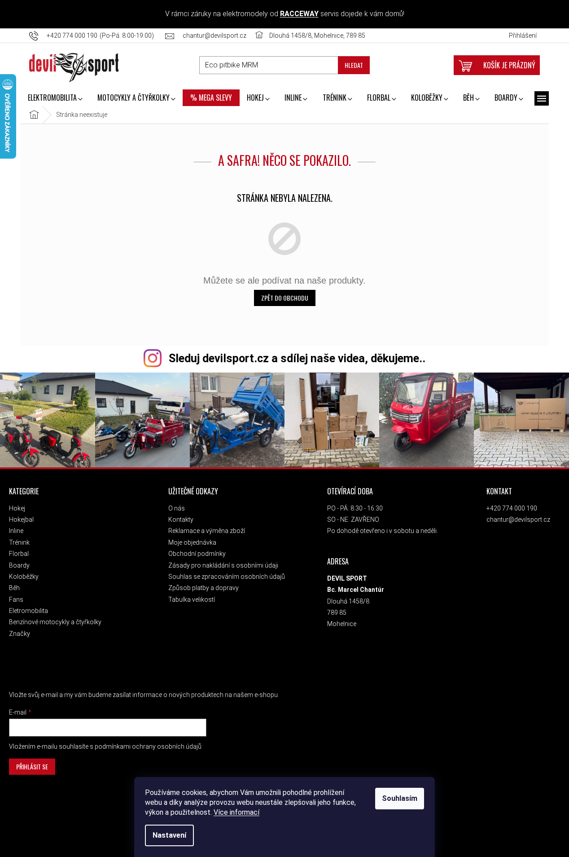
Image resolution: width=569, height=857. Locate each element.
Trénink (19, 542)
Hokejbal (21, 519)
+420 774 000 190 (511, 508)
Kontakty (180, 519)
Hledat (354, 65)
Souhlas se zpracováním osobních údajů (226, 576)
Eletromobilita (28, 610)
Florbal (19, 553)
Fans (16, 599)
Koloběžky (24, 576)
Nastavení (169, 835)
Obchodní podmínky (197, 553)
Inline (16, 530)
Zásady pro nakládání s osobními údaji (223, 565)
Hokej (17, 508)
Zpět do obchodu (284, 297)
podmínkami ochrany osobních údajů (148, 746)
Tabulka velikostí (191, 599)
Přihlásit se (32, 766)
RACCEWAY (299, 13)
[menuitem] (55, 98)
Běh (14, 587)
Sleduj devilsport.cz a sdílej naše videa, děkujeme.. (297, 358)
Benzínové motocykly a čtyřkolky (55, 622)
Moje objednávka (192, 542)
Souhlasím (399, 798)
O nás (176, 508)
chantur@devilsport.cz (518, 519)
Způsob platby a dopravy (203, 587)
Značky (19, 633)
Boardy (19, 565)
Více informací (236, 812)
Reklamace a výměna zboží (206, 530)
